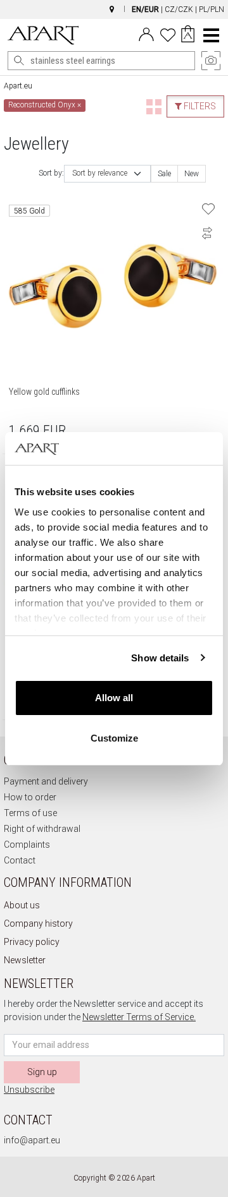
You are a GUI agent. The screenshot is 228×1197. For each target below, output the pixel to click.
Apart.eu (18, 85)
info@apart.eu (32, 1140)
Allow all (114, 697)
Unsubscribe (29, 1090)
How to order (30, 797)
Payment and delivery (46, 781)
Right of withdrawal (42, 829)
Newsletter (25, 960)
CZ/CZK (179, 9)
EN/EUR (145, 9)
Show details (160, 658)
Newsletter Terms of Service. (139, 1017)
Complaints (27, 844)
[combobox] (107, 174)
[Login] (146, 33)
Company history (38, 923)
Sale (164, 173)
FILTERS (199, 106)
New (191, 173)
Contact (19, 860)
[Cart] (187, 35)
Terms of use (30, 813)
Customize (114, 738)
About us (22, 905)
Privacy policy (32, 942)
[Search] (19, 61)
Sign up (42, 1072)
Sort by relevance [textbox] (99, 173)
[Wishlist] (168, 33)
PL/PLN (211, 9)
